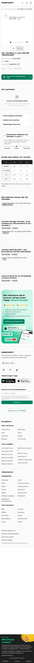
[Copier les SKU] (19, 64)
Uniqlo (20, 522)
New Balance (6, 518)
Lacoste (20, 509)
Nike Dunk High (7, 457)
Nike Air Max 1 (23, 453)
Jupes (3, 486)
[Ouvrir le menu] (31, 3)
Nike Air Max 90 (7, 461)
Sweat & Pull (22, 493)
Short (3, 483)
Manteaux (21, 489)
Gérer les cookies (6, 540)
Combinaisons (23, 486)
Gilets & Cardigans (8, 496)
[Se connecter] (26, 3)
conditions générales (20, 398)
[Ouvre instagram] (3, 370)
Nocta (20, 515)
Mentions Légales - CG (8, 530)
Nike (3, 509)
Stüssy (20, 436)
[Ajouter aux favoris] (5, 16)
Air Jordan (5, 515)
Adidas (3, 512)
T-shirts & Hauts (23, 483)
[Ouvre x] (10, 370)
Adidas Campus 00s (25, 460)
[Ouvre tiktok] (17, 370)
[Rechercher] (22, 3)
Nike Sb (4, 439)
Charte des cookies (7, 537)
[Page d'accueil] (7, 3)
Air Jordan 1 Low (7, 448)
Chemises (4, 480)
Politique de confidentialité (10, 533)
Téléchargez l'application (14, 321)
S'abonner (17, 402)
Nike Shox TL (22, 456)
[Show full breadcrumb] (2, 9)
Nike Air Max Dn (7, 464)
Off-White (21, 429)
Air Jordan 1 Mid (7, 451)
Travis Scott (22, 439)
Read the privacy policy (7, 655)
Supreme (4, 436)
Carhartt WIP (22, 518)
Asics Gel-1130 (22, 463)
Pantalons (21, 496)
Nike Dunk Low (6, 454)
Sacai (20, 433)
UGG (3, 433)
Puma (3, 522)
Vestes (3, 489)
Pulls (19, 480)
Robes (3, 493)
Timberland (5, 429)
